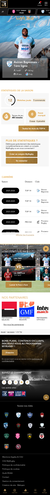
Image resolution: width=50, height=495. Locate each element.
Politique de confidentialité (13, 465)
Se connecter (21, 160)
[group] (21, 12)
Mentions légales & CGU (12, 456)
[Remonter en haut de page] (46, 397)
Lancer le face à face (19, 284)
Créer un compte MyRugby (22, 154)
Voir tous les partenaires (13, 324)
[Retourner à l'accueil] (4, 8)
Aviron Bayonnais (25, 62)
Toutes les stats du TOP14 (33, 128)
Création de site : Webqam (13, 485)
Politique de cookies (11, 468)
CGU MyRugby (8, 461)
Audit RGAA (7, 473)
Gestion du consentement (13, 481)
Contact (5, 477)
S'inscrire (10, 352)
